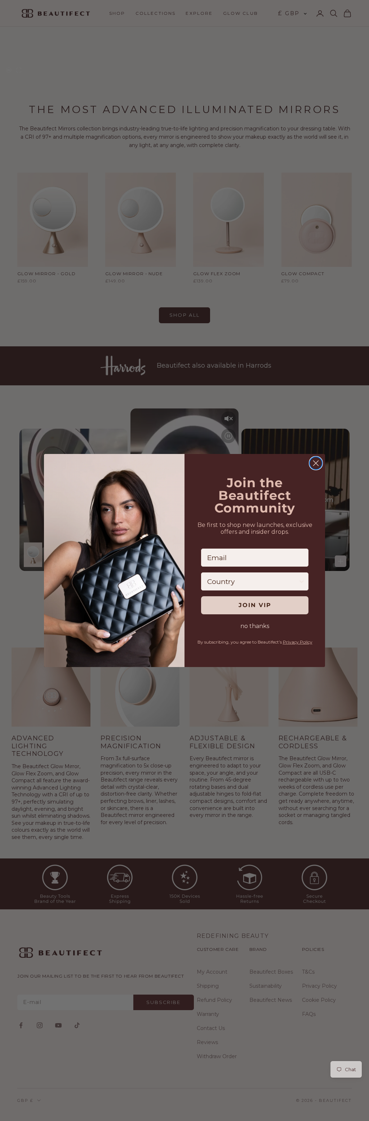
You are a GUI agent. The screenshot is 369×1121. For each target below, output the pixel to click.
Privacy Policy (297, 642)
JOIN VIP (255, 605)
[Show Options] (301, 581)
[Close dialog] (316, 463)
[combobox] (252, 581)
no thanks (254, 626)
